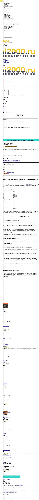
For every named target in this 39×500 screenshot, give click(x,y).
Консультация (12, 172)
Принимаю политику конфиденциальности (9, 492)
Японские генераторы (5, 459)
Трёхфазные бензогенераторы (9, 18)
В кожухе (5, 4)
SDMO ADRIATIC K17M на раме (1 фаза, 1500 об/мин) (5, 344)
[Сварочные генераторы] (1, 12)
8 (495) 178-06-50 (4, 44)
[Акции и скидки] (1, 17)
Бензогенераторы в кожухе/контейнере (10, 20)
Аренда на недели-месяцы (8, 31)
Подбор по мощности (7, 8)
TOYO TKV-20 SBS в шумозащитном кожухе (4, 417)
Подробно (8, 321)
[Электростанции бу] (1, 10)
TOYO (27, 184)
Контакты (3, 65)
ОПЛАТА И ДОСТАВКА (6, 38)
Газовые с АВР (6, 28)
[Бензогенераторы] (1, 3)
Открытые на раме (7, 3)
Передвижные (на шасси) (8, 6)
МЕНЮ (19, 78)
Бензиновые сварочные (8, 36)
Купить (8, 172)
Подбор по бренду (7, 9)
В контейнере (6, 5)
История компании (7, 60)
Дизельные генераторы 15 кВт (6, 457)
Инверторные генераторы (8, 15)
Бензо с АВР (6, 14)
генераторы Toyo (4, 458)
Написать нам (11, 499)
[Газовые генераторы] (1, 6)
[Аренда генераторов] (1, 8)
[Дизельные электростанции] (1, 1)
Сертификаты (6, 62)
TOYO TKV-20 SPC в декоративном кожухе (4, 400)
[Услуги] (1, 15)
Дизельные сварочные (8, 37)
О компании (4, 59)
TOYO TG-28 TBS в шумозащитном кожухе (4, 383)
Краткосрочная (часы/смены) (9, 30)
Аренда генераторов (5, 29)
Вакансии (5, 61)
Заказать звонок (4, 499)
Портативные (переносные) (8, 7)
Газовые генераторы (5, 25)
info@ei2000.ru (5, 47)
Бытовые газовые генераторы (9, 26)
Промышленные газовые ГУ (9, 27)
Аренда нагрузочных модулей (9, 32)
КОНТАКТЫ (4, 39)
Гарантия (3, 64)
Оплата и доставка (5, 63)
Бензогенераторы (5, 13)
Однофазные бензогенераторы (9, 19)
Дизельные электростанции (7, 2)
